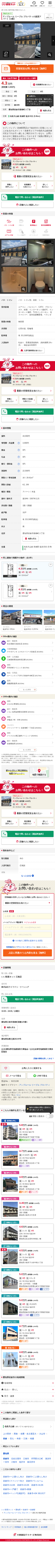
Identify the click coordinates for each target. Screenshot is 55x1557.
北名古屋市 (16, 1459)
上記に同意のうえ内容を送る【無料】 (27, 953)
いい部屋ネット (7, 1510)
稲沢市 (22, 1462)
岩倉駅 (32, 1510)
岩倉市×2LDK (23, 1485)
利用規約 (18, 1527)
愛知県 (6, 1453)
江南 (25, 1438)
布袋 (19, 1438)
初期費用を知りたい (43, 85)
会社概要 (44, 1527)
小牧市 (14, 1462)
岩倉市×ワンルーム (34, 1481)
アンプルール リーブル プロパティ (34, 1085)
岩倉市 (6, 1459)
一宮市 (6, 1462)
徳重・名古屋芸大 (28, 1434)
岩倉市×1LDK (9, 1485)
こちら (17, 1095)
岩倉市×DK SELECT (36, 1493)
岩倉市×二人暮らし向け (36, 1477)
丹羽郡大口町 (37, 1459)
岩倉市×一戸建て (10, 1489)
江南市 (26, 1459)
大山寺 (42, 1434)
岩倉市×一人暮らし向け (13, 1477)
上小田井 (7, 1434)
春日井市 (31, 1462)
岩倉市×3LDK (37, 1485)
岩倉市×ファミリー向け (13, 1481)
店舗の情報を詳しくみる (42, 1058)
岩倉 (5, 1438)
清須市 (48, 1459)
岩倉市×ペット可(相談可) (14, 1493)
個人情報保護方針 (31, 1527)
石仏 (12, 1438)
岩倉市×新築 (25, 1489)
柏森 (32, 1438)
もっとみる (27, 689)
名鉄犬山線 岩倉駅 (31, 547)
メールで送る (15, 1076)
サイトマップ (6, 1527)
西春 (16, 1434)
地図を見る (11, 1027)
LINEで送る (42, 1076)
